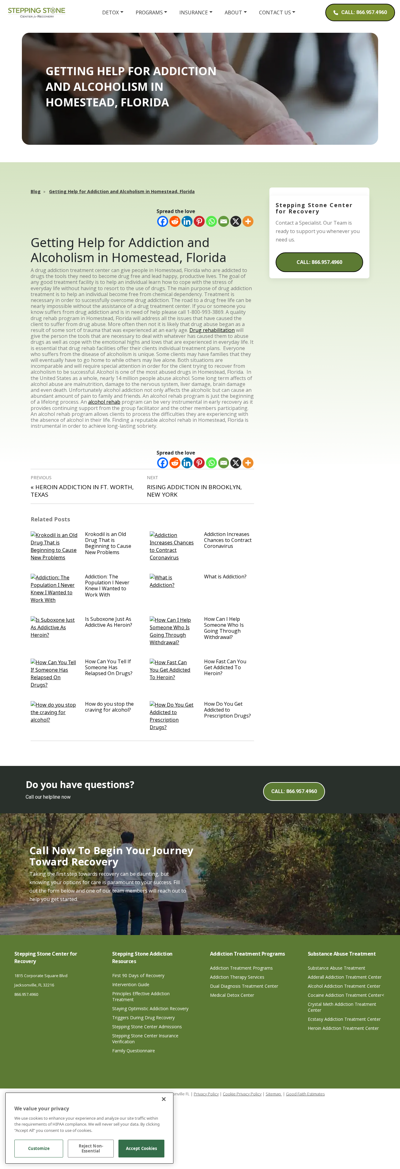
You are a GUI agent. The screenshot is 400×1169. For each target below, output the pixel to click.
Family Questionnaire (133, 1051)
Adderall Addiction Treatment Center (345, 977)
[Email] (223, 221)
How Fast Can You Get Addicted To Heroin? (225, 667)
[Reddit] (174, 221)
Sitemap (274, 1094)
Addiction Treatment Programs (241, 968)
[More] (247, 221)
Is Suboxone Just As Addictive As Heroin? (108, 622)
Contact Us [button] (275, 12)
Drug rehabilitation (212, 330)
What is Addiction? (225, 576)
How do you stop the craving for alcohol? (109, 706)
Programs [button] (149, 12)
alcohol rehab (104, 401)
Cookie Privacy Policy (242, 1094)
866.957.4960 (26, 994)
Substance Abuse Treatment (336, 968)
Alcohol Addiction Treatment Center (344, 986)
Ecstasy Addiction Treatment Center (344, 1019)
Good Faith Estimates (305, 1094)
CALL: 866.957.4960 (319, 262)
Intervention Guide (130, 984)
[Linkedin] (187, 221)
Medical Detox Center (232, 995)
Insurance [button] (193, 12)
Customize (39, 1149)
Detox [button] (110, 12)
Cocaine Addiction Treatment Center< (346, 995)
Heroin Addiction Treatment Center (343, 1028)
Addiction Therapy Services (237, 977)
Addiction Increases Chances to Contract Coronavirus (228, 540)
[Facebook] (162, 221)
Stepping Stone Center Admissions (147, 1027)
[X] (235, 221)
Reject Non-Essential (91, 1148)
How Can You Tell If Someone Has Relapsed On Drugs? (108, 667)
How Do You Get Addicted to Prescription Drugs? (227, 709)
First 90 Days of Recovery (138, 975)
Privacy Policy (206, 1094)
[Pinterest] (199, 221)
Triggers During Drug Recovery (143, 1017)
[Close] (164, 1099)
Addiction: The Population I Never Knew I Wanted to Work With (107, 585)
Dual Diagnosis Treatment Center (244, 986)
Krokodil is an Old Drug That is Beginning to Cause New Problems (108, 543)
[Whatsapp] (211, 221)
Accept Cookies (141, 1149)
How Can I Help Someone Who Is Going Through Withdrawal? (224, 628)
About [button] (233, 12)
